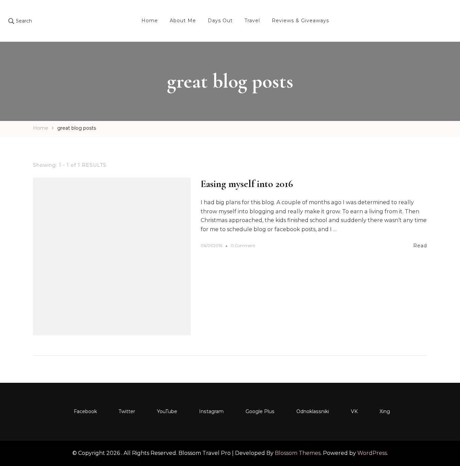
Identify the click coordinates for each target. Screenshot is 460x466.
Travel (252, 21)
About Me (183, 21)
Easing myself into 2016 (247, 184)
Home (149, 21)
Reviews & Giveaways (300, 21)
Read (420, 246)
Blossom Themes (298, 453)
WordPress (372, 453)
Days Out (220, 21)
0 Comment (243, 246)
